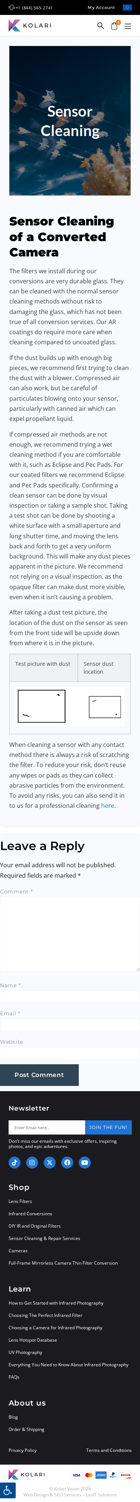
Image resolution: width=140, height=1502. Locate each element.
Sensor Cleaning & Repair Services (44, 1238)
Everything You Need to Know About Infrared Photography (68, 1364)
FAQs (14, 1377)
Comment (16, 891)
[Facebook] (67, 1163)
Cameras (18, 1250)
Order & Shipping (26, 1429)
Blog (13, 1417)
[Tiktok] (15, 1163)
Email (10, 1013)
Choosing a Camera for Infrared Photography (55, 1327)
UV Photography (25, 1352)
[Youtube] (85, 1163)
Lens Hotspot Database (33, 1340)
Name (10, 985)
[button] (128, 26)
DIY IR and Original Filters (35, 1226)
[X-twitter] (50, 1163)
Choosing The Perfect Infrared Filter (46, 1315)
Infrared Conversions (30, 1213)
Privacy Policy (23, 1450)
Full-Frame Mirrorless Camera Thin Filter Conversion (63, 1263)
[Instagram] (32, 1163)
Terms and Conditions (109, 1450)
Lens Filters (20, 1201)
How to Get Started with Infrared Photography (56, 1303)
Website (11, 1041)
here (107, 805)
